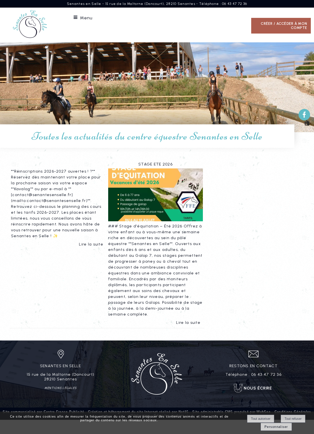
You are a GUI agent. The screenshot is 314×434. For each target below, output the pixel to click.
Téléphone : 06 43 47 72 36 (223, 4)
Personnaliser (276, 427)
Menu (86, 18)
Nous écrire (258, 388)
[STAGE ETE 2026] (155, 195)
